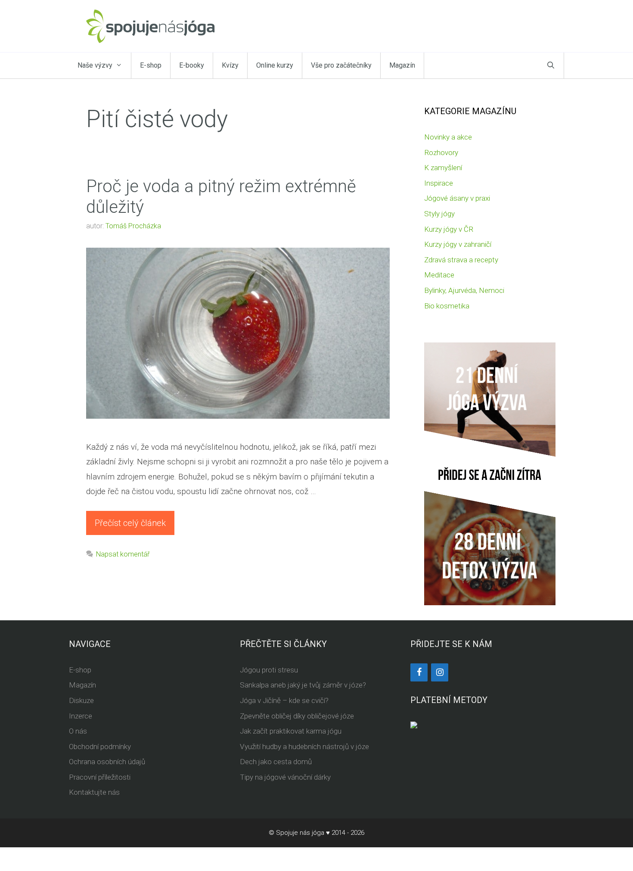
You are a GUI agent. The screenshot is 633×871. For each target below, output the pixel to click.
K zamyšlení (443, 167)
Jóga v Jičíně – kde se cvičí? (284, 700)
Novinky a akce (448, 137)
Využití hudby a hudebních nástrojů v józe (304, 746)
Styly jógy (439, 213)
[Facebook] (419, 672)
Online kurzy (274, 65)
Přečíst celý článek (130, 523)
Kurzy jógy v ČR (448, 229)
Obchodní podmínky (100, 746)
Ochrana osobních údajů (107, 761)
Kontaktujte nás (94, 792)
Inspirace (438, 183)
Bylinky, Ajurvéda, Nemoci (464, 290)
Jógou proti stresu (269, 670)
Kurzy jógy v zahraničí (457, 244)
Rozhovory (441, 152)
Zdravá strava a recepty (461, 259)
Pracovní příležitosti (99, 777)
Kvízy (230, 65)
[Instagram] (439, 672)
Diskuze (81, 700)
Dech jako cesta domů (276, 761)
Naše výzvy (95, 65)
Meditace (439, 275)
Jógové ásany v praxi (457, 198)
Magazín (402, 65)
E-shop (150, 65)
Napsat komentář (122, 554)
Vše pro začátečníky (341, 65)
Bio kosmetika (446, 306)
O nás (78, 731)
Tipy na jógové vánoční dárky (285, 777)
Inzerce (80, 716)
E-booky (191, 65)
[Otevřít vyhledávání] (550, 65)
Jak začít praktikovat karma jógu (290, 731)
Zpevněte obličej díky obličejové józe (297, 716)
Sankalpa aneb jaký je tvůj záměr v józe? (303, 685)
